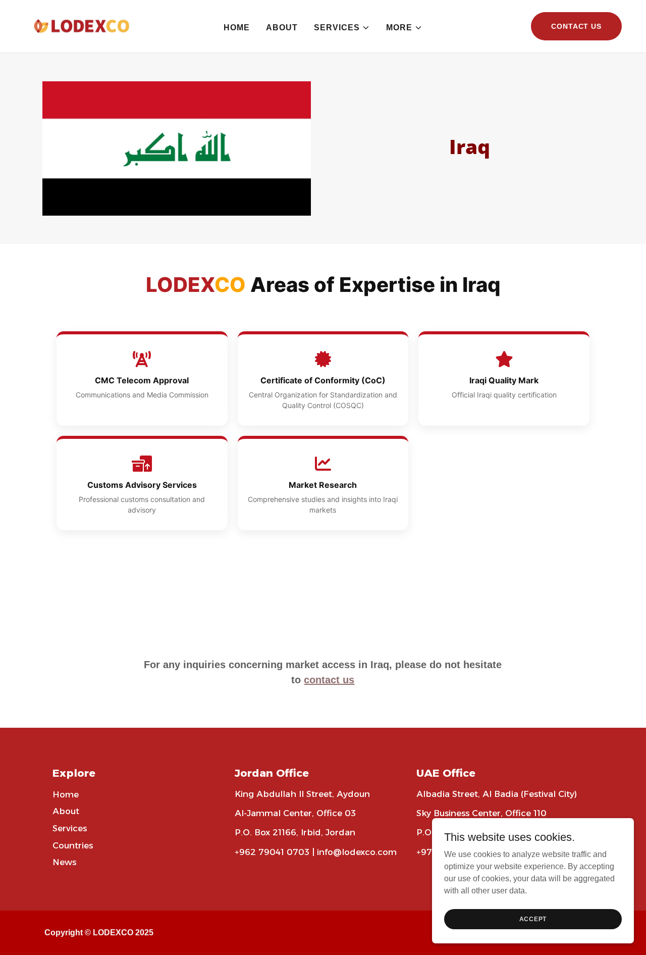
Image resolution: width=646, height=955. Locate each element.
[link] (87, 25)
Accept (533, 918)
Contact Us (576, 26)
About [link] (282, 27)
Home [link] (237, 27)
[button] (342, 28)
